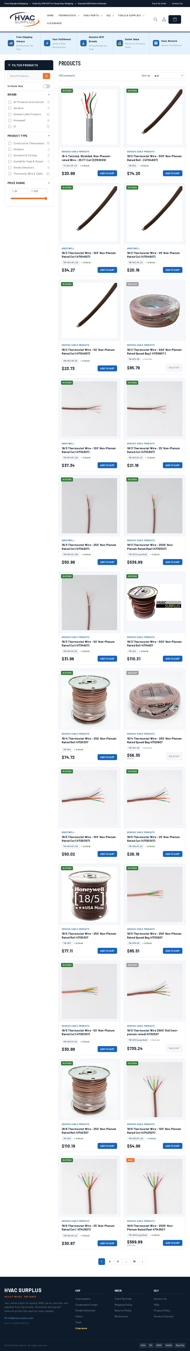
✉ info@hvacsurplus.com (19, 1318)
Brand (12, 94)
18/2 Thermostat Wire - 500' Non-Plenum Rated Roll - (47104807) (154, 157)
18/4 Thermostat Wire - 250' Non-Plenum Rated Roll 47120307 (89, 740)
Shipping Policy (123, 1304)
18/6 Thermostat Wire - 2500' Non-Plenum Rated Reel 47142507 (150, 1227)
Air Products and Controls (31, 102)
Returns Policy (123, 1310)
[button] (68, 15)
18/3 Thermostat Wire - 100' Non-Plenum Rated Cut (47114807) (89, 450)
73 (134, 1261)
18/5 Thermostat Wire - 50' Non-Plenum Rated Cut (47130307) (88, 1032)
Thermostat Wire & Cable (31, 173)
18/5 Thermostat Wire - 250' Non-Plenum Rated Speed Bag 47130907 (154, 935)
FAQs (156, 1304)
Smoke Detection (85, 1310)
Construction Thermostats (31, 143)
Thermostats (82, 1298)
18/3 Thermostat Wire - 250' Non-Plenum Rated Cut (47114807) (89, 546)
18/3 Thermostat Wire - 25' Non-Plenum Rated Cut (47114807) (153, 450)
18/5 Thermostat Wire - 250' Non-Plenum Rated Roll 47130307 (89, 935)
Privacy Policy (162, 1310)
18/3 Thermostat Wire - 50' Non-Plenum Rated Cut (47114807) (88, 643)
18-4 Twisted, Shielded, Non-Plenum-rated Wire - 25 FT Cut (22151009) (86, 157)
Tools (78, 1322)
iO (31, 126)
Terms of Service (163, 1316)
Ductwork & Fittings (31, 155)
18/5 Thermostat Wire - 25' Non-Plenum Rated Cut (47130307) (153, 838)
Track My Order (159, 3)
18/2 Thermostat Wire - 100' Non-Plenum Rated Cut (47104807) (89, 254)
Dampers (31, 149)
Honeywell (31, 120)
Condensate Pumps (86, 1304)
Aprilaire (31, 108)
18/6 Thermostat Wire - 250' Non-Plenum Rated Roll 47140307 (89, 1130)
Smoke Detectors (31, 167)
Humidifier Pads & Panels (31, 161)
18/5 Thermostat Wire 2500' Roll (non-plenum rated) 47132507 (152, 1032)
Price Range (16, 183)
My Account (121, 1316)
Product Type (17, 135)
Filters (79, 1316)
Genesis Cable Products (31, 114)
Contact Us (177, 3)
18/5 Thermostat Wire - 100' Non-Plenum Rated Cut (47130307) (89, 838)
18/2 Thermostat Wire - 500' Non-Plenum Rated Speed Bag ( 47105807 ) (154, 351)
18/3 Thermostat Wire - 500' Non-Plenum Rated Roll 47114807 (154, 643)
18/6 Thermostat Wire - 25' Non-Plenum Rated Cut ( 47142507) (88, 1227)
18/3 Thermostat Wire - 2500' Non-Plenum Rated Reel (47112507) (150, 546)
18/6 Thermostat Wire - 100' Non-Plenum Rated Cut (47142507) (154, 1130)
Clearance (81, 1328)
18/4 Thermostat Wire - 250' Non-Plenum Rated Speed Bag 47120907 (154, 740)
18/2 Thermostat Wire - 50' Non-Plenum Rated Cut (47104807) (88, 351)
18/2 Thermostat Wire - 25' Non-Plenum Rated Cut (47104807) (153, 254)
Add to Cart (107, 173)
